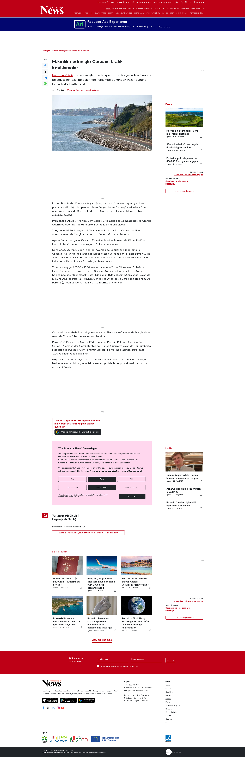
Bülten (135, 2)
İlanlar (112, 2)
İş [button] (91, 13)
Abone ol (170, 660)
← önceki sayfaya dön (184, 191)
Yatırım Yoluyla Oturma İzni (156, 9)
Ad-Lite (199, 2)
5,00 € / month (102, 487)
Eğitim (115, 9)
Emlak (97, 13)
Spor (172, 13)
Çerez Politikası (172, 712)
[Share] (201, 136)
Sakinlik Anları (197, 9)
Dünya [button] (85, 13)
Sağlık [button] (165, 13)
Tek (72, 479)
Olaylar (162, 2)
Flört (176, 2)
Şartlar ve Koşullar (173, 705)
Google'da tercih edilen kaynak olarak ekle (80, 432)
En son (119, 2)
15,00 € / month (131, 487)
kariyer (142, 2)
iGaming (185, 13)
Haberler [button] (77, 13)
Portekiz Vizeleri (135, 9)
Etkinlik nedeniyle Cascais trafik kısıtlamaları (71, 50)
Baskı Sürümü (102, 2)
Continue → (132, 496)
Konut (110, 13)
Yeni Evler (174, 9)
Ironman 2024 (62, 75)
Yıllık (131, 479)
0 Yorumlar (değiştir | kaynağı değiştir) (83, 90)
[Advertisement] (102, 178)
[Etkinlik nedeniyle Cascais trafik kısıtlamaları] (102, 123)
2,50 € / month (72, 487)
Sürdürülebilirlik (153, 13)
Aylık (102, 479)
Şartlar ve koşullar (107, 666)
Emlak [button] (122, 9)
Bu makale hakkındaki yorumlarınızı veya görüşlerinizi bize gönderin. (88, 533)
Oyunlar (169, 2)
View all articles (102, 640)
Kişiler (148, 2)
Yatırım (104, 13)
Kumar (178, 13)
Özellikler (127, 2)
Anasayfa (46, 50)
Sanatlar (185, 9)
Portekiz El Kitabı (197, 13)
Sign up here (164, 27)
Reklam (155, 2)
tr (189, 2)
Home (108, 9)
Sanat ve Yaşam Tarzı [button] (123, 13)
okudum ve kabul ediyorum (119, 666)
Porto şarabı (139, 13)
